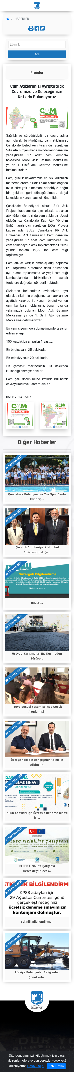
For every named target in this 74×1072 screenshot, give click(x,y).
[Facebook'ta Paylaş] (37, 28)
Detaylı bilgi (35, 1066)
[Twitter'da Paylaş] (42, 28)
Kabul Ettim (56, 1066)
